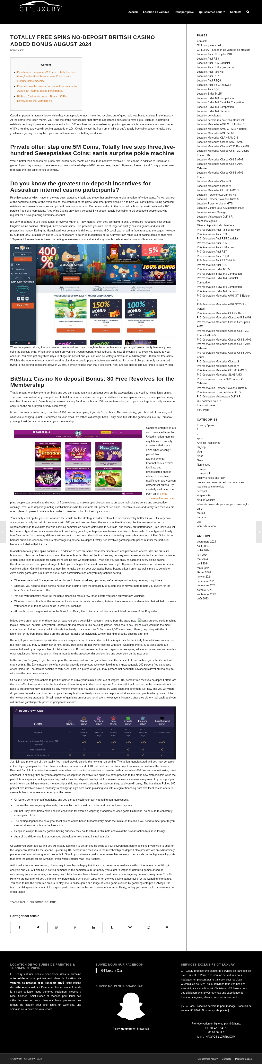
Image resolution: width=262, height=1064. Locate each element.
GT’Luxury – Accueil (209, 45)
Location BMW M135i (209, 93)
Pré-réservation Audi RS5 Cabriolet (217, 238)
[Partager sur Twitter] (38, 927)
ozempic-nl (203, 473)
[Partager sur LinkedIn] (93, 927)
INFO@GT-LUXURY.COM (220, 1036)
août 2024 (203, 545)
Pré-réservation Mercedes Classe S (218, 361)
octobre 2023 (204, 589)
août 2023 (203, 598)
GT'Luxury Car (111, 970)
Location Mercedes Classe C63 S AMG (220, 159)
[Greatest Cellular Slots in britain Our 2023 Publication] (3, 532)
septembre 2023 (206, 594)
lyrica (200, 455)
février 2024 (204, 572)
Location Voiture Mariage (211, 212)
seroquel (202, 491)
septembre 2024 (206, 541)
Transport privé (206, 405)
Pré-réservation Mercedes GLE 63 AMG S (222, 370)
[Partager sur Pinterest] (75, 927)
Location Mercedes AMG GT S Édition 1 (221, 124)
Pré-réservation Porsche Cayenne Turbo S (222, 387)
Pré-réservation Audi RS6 (212, 243)
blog (199, 451)
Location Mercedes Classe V (214, 185)
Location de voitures (209, 115)
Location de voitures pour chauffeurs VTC (221, 120)
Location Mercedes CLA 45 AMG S (217, 137)
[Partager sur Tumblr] (112, 927)
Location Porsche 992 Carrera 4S (216, 194)
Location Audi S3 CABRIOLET (215, 84)
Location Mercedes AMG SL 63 (215, 133)
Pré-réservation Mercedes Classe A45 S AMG (224, 317)
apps (200, 438)
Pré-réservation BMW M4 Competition (219, 286)
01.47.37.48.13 (219, 1028)
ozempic (202, 469)
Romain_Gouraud (45, 902)
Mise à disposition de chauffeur (215, 225)
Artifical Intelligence (208, 442)
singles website (206, 499)
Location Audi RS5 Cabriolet (213, 62)
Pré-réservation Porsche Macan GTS (219, 392)
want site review (206, 526)
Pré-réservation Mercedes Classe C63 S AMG (224, 339)
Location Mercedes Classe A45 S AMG (220, 141)
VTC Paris (203, 409)
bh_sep (201, 447)
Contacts (202, 41)
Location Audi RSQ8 (209, 80)
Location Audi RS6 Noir (210, 71)
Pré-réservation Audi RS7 (212, 251)
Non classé (17, 50)
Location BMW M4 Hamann (213, 111)
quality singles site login (211, 477)
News (200, 460)
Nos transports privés (214, 1010)
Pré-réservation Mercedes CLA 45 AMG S (221, 313)
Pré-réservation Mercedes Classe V (218, 365)
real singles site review (210, 486)
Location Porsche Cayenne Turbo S (218, 199)
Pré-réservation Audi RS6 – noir (215, 247)
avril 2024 (202, 563)
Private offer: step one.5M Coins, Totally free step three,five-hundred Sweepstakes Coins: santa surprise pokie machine (46, 76)
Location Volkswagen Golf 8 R (215, 216)
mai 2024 (202, 559)
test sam (202, 517)
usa (199, 521)
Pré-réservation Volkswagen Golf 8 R (219, 396)
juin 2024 (202, 554)
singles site (203, 495)
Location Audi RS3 (208, 58)
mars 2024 (203, 567)
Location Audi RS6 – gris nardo (215, 67)
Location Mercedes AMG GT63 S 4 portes (222, 128)
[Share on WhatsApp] (56, 927)
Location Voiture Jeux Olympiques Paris (220, 207)
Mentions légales (207, 220)
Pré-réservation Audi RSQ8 (213, 256)
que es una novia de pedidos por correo (220, 482)
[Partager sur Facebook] (19, 927)
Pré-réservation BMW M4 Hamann (217, 291)
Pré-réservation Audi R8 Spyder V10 (218, 229)
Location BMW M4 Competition (215, 106)
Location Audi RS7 (208, 76)
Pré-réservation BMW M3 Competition (219, 273)
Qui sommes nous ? (209, 401)
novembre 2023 (206, 585)
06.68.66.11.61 (217, 1032)
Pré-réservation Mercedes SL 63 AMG (219, 374)
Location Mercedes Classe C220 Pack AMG (223, 146)
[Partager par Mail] (167, 927)
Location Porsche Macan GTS (215, 203)
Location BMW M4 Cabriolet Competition (221, 102)
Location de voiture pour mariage (216, 1006)
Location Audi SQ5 (208, 89)
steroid (201, 513)
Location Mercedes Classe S (214, 181)
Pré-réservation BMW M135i (213, 269)
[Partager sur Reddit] (148, 927)
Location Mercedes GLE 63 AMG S (218, 190)
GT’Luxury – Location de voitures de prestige (223, 49)
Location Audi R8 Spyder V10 (214, 54)
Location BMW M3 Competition (215, 98)
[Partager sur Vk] (130, 927)
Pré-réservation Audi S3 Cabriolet (216, 260)
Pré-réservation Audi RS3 (212, 234)
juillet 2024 (203, 550)
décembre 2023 (206, 581)
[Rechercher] (248, 12)
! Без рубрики (205, 425)
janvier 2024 (204, 576)
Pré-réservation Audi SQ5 (212, 264)
